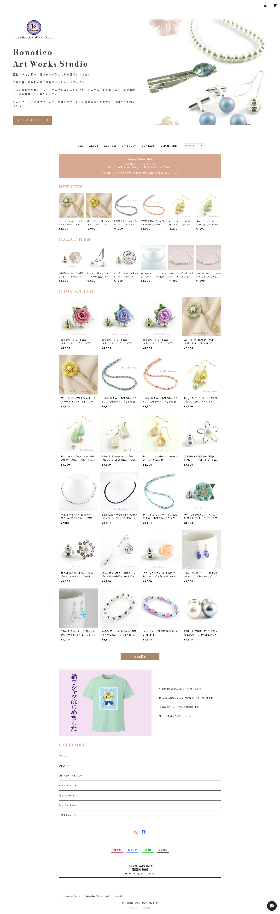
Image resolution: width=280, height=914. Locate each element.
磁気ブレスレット (67, 805)
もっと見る (140, 656)
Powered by (136, 908)
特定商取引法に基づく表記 (98, 896)
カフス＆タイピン (67, 815)
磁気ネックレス (67, 795)
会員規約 (119, 896)
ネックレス (64, 755)
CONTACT (148, 145)
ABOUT (93, 145)
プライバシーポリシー (71, 896)
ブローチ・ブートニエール (72, 775)
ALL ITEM (110, 145)
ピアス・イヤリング (68, 785)
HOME (79, 145)
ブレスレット (65, 765)
